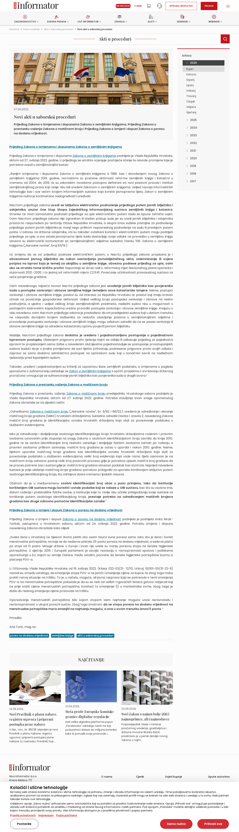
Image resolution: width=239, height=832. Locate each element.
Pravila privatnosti (23, 815)
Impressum (46, 815)
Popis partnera (66, 815)
